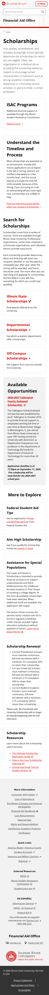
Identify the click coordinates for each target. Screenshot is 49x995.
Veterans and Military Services (23, 856)
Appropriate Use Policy (23, 985)
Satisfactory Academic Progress (24, 828)
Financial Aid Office (19, 20)
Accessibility (24, 990)
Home (8, 32)
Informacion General (23, 903)
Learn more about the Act (23, 630)
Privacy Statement (22, 980)
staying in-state (25, 548)
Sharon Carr (32, 920)
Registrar (23, 861)
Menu (42, 3)
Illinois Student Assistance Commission (24, 882)
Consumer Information (23, 794)
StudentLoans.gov (23, 888)
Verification (24, 832)
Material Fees (24, 820)
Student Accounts (23, 852)
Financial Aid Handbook (23, 811)
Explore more (14, 123)
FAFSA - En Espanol (23, 908)
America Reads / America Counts (24, 847)
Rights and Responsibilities (24, 824)
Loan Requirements (24, 815)
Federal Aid (23, 912)
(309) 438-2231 (24, 923)
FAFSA (23, 876)
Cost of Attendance (24, 799)
